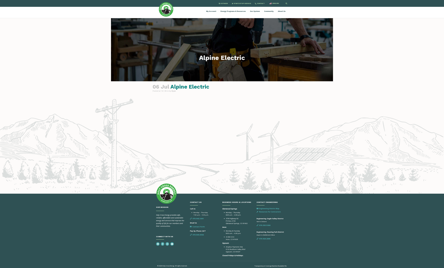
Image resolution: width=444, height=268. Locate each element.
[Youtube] (172, 244)
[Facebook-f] (162, 244)
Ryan (174, 91)
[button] (286, 3)
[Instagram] (167, 244)
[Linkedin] (158, 244)
